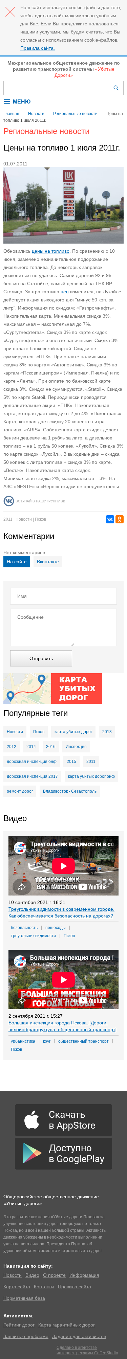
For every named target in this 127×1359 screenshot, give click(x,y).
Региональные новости (75, 113)
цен (65, 291)
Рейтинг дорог (19, 1325)
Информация (84, 1275)
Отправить (41, 658)
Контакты (44, 1286)
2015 (71, 761)
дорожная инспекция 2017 (32, 776)
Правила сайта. (37, 48)
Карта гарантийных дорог (66, 1325)
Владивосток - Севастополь (70, 791)
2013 (107, 731)
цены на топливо (50, 251)
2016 (51, 746)
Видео (32, 1275)
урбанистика (23, 1041)
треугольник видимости (33, 935)
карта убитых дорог (73, 731)
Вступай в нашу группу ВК (40, 501)
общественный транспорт (83, 1041)
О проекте (54, 1275)
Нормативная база (24, 1298)
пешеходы (55, 927)
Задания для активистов (79, 1336)
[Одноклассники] (119, 519)
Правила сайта (74, 1286)
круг (46, 1041)
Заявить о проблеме (25, 1336)
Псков (40, 519)
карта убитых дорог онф (91, 776)
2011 (8, 519)
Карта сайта (16, 1286)
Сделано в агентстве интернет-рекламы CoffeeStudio (87, 1350)
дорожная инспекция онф (32, 761)
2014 (31, 746)
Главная (11, 113)
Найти (117, 88)
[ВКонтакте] (110, 519)
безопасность (24, 927)
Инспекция (76, 746)
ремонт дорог (20, 791)
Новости (36, 113)
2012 (11, 746)
